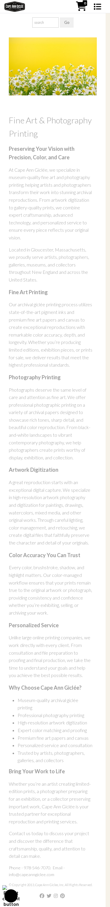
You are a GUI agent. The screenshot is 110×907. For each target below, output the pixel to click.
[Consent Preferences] (11, 896)
